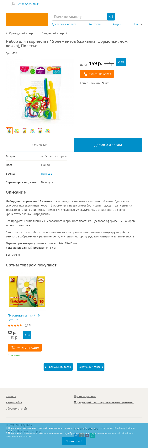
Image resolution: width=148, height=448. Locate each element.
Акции (117, 24)
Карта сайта (14, 402)
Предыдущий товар (21, 33)
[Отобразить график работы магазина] (13, 4)
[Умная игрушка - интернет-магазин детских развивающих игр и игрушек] (27, 19)
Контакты (94, 24)
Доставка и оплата (64, 24)
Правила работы (85, 396)
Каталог (11, 396)
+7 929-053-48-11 (29, 4)
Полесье (46, 173)
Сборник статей (16, 408)
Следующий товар (53, 33)
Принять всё (74, 441)
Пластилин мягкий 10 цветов (24, 317)
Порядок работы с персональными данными (104, 402)
